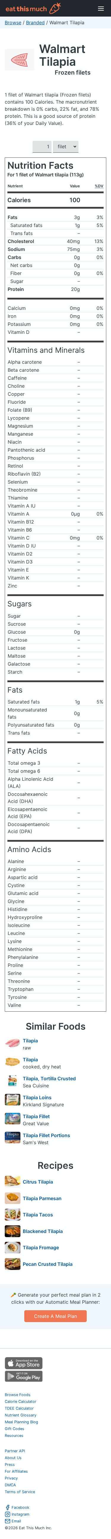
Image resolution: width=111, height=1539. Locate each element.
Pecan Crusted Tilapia (48, 1264)
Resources (14, 1435)
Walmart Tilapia (62, 55)
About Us (13, 1458)
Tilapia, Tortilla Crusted (49, 1078)
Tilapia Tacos (38, 1215)
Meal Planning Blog (21, 1422)
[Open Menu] (101, 8)
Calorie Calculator (20, 1401)
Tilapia (30, 1041)
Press (10, 1464)
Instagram (20, 1514)
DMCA (10, 1485)
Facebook (20, 1507)
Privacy (11, 1478)
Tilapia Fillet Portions (46, 1135)
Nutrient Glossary (20, 1415)
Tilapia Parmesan (42, 1198)
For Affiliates (16, 1471)
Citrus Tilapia (38, 1182)
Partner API (15, 1451)
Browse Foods (17, 1394)
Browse (13, 22)
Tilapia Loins (37, 1097)
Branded (35, 22)
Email (16, 1521)
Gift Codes (14, 1429)
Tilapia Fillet (36, 1116)
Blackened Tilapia (43, 1231)
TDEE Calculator (19, 1408)
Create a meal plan (55, 1316)
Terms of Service (20, 1492)
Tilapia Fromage (41, 1247)
